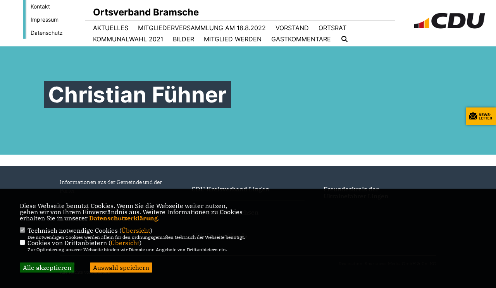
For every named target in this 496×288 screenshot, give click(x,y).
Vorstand (292, 28)
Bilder (183, 39)
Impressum (45, 19)
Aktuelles (110, 28)
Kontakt (40, 6)
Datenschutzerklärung (123, 218)
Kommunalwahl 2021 (128, 39)
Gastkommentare (301, 39)
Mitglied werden (233, 39)
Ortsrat (332, 28)
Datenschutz (47, 32)
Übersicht (135, 230)
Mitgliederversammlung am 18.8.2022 (202, 28)
